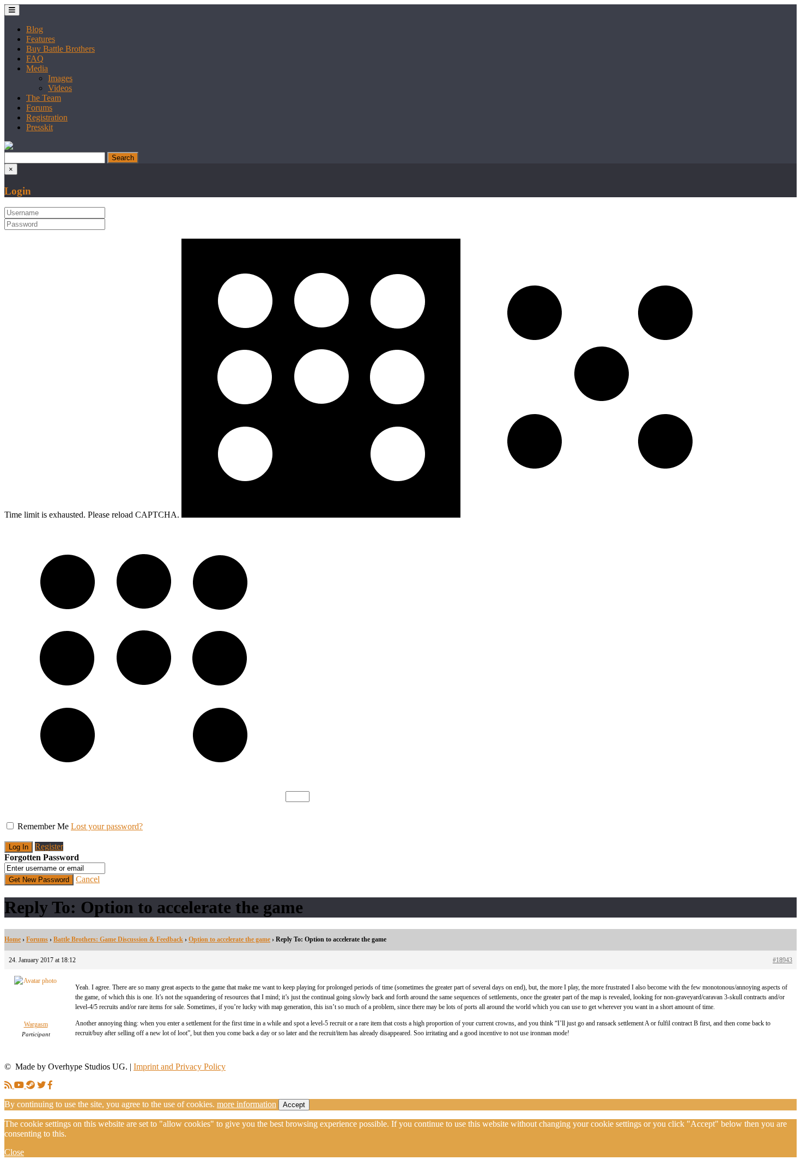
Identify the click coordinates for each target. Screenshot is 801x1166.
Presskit (39, 127)
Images (60, 78)
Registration (47, 117)
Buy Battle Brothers (60, 48)
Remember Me (43, 826)
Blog (34, 29)
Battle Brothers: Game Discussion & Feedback (118, 939)
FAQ (35, 58)
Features (40, 39)
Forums (39, 107)
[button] (8, 146)
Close (14, 1152)
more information (246, 1104)
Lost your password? (107, 826)
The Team (43, 97)
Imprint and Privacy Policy (180, 1066)
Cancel (88, 879)
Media (37, 68)
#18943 (782, 960)
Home (12, 939)
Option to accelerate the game (229, 939)
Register (49, 846)
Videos (60, 88)
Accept (294, 1105)
